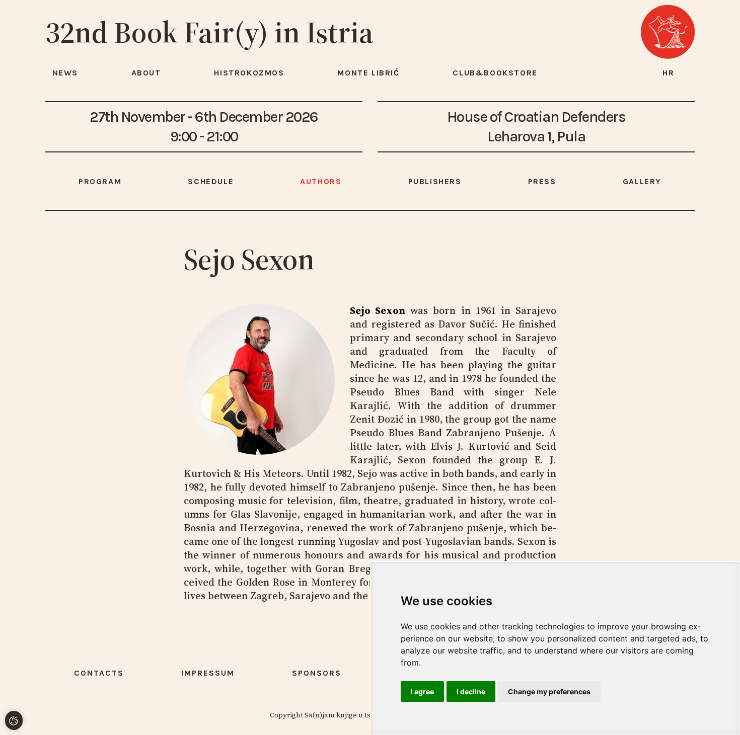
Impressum (208, 673)
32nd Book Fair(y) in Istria (209, 32)
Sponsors (316, 673)
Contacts (99, 673)
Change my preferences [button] (549, 691)
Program (100, 181)
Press (542, 181)
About (146, 72)
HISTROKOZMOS (249, 72)
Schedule (211, 181)
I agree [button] (422, 691)
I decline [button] (471, 691)
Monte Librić (368, 72)
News (65, 72)
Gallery (642, 181)
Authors (320, 181)
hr (668, 72)
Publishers (435, 181)
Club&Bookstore (495, 72)
